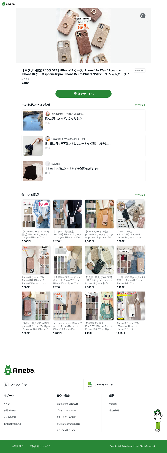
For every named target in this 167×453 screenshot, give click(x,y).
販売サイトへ (86, 93)
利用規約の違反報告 (13, 424)
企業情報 (16, 446)
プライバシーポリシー (66, 410)
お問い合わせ (10, 410)
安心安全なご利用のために (68, 424)
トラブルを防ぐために (66, 430)
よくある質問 (10, 417)
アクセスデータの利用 (66, 417)
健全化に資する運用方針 (67, 403)
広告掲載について (39, 446)
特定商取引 (114, 410)
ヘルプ (7, 403)
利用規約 (113, 403)
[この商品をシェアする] (142, 15)
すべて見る (140, 104)
